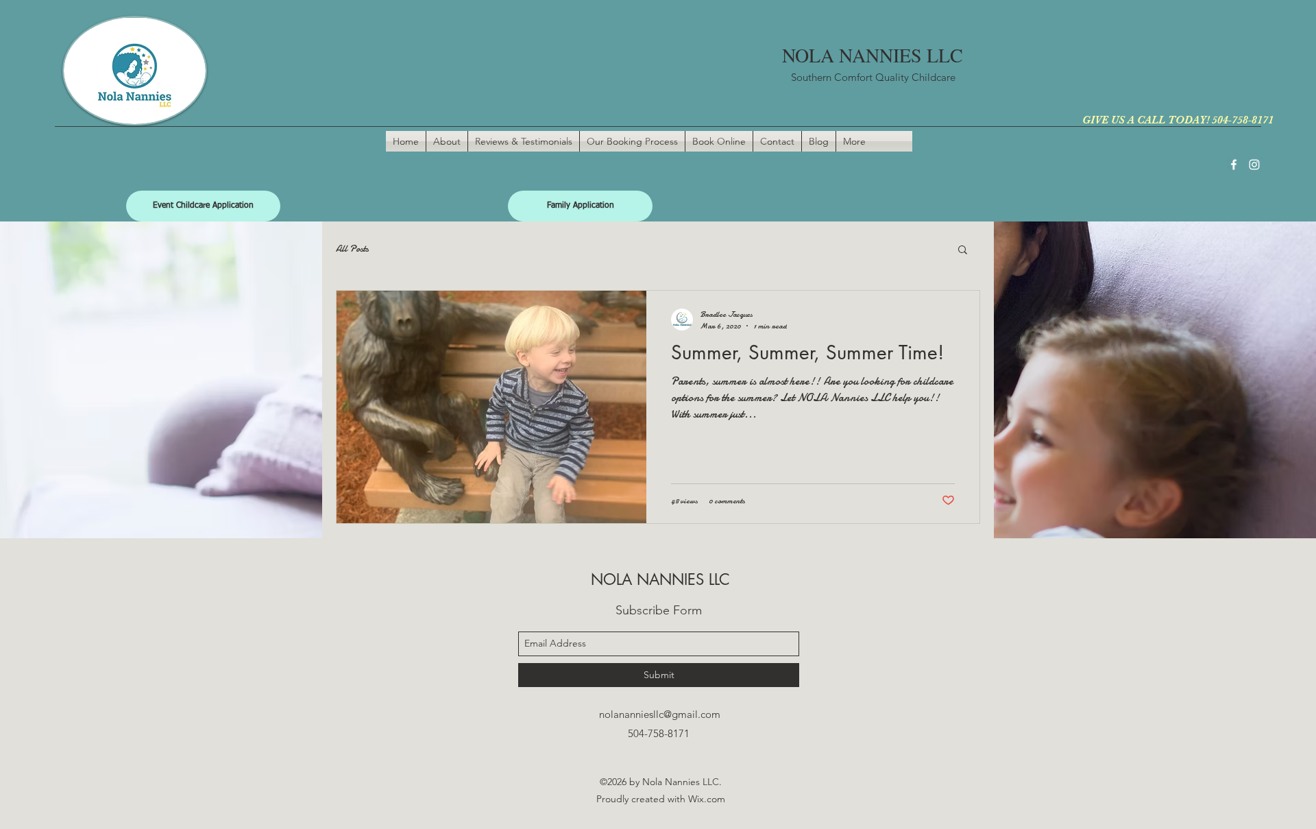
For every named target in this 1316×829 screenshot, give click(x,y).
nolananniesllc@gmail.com (659, 714)
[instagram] (1254, 164)
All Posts (352, 248)
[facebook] (1234, 164)
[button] (962, 250)
